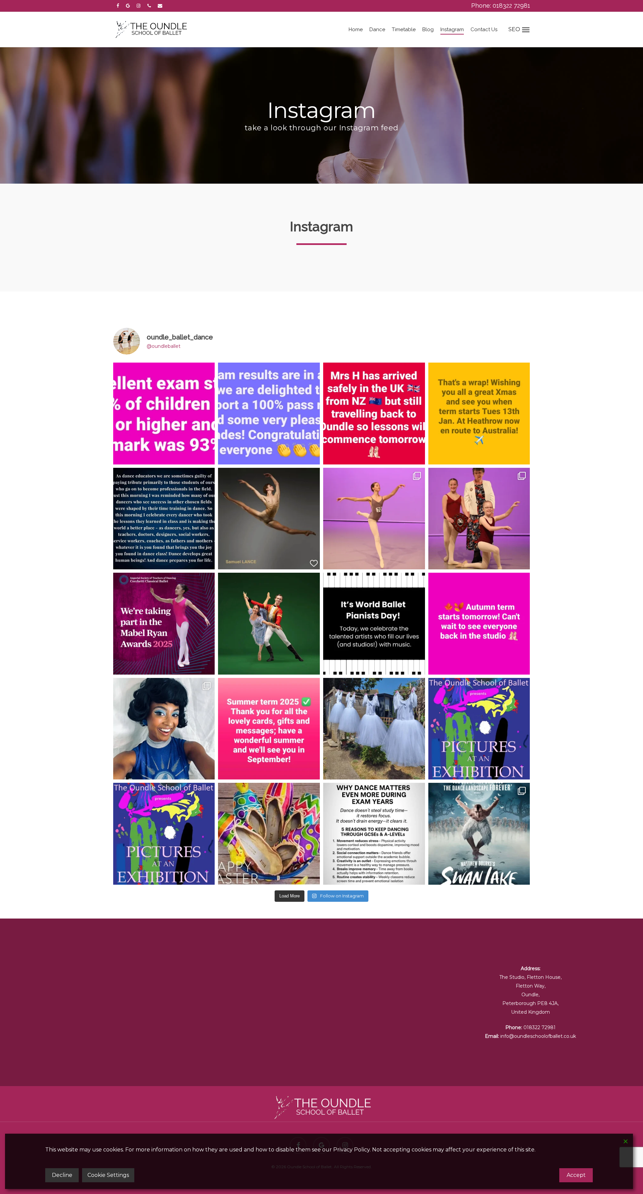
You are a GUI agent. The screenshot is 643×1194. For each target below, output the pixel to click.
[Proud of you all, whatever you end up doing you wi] (164, 519)
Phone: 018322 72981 (500, 5)
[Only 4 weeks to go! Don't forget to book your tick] (164, 834)
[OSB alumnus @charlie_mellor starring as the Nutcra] (269, 624)
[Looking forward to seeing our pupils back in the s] (479, 624)
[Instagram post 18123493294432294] (374, 834)
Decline (62, 1175)
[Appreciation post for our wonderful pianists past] (374, 624)
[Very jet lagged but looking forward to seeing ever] (374, 413)
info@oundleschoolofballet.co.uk (538, 1036)
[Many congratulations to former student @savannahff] (164, 729)
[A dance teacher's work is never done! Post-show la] (374, 729)
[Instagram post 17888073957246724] (269, 834)
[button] (523, 29)
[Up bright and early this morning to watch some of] (164, 624)
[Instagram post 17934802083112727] (479, 413)
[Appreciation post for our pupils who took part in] (374, 519)
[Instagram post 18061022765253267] (269, 729)
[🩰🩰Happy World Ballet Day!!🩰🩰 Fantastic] (269, 519)
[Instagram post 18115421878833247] (269, 413)
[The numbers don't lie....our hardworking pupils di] (164, 413)
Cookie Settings (108, 1175)
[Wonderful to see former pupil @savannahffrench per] (479, 834)
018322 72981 (539, 1027)
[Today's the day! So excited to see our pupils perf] (479, 729)
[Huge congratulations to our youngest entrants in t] (479, 519)
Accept (576, 1175)
